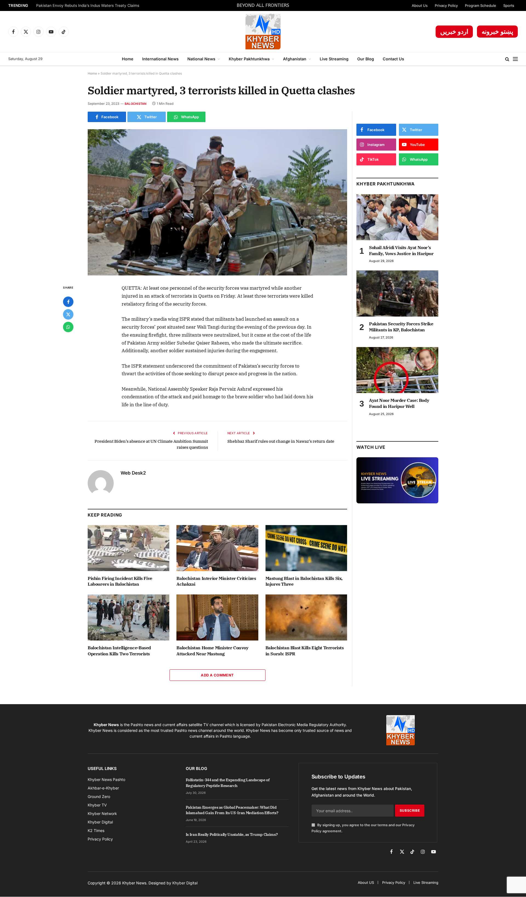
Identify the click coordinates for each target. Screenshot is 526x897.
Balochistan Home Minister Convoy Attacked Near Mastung (212, 650)
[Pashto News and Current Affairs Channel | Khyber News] (262, 31)
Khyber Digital (185, 883)
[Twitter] (68, 314)
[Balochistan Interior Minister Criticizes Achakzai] (217, 548)
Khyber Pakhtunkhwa (249, 59)
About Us (420, 5)
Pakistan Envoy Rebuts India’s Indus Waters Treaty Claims (87, 5)
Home (127, 59)
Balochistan (135, 104)
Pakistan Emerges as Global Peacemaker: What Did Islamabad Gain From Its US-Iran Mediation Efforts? (232, 810)
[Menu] (515, 59)
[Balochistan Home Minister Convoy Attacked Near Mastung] (217, 617)
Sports (508, 5)
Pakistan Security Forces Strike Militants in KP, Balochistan (401, 326)
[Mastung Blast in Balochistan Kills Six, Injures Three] (306, 548)
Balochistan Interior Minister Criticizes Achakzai (216, 581)
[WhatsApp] (68, 327)
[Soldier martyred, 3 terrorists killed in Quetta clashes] (217, 202)
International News (160, 59)
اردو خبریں (454, 31)
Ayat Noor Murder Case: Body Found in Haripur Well (399, 403)
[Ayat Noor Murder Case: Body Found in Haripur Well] (397, 370)
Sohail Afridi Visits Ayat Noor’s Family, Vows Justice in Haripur (401, 250)
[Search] (507, 59)
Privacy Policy (446, 5)
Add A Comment (217, 675)
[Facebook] (68, 302)
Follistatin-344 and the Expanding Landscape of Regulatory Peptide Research (228, 782)
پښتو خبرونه (497, 31)
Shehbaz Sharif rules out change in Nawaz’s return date (280, 441)
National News (201, 59)
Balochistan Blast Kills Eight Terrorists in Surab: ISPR (304, 650)
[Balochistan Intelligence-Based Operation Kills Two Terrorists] (128, 617)
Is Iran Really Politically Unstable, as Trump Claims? (232, 834)
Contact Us (393, 59)
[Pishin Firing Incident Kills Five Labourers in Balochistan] (128, 548)
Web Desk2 (133, 473)
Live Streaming (334, 59)
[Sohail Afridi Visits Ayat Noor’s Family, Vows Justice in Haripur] (397, 217)
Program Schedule (480, 5)
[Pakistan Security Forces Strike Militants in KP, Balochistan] (397, 293)
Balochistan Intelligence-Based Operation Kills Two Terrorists (119, 650)
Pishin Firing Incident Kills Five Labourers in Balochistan (120, 581)
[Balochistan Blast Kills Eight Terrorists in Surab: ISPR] (306, 617)
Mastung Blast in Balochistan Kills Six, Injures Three (304, 581)
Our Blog (365, 59)
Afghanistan (294, 59)
